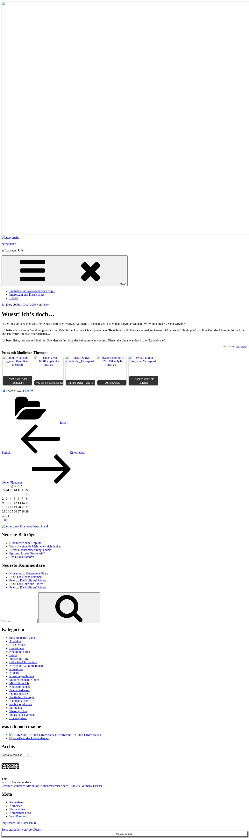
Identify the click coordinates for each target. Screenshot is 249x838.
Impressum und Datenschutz (26, 294)
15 (27, 503)
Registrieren (16, 802)
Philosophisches (19, 693)
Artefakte (15, 641)
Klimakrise (16, 669)
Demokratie (16, 648)
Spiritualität (16, 707)
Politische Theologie (21, 697)
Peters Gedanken (19, 690)
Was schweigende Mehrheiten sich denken (35, 546)
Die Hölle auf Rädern (33, 580)
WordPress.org (18, 816)
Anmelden (15, 805)
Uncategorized (18, 718)
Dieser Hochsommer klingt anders (30, 550)
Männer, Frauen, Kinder (24, 679)
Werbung (244, 346)
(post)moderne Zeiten (22, 637)
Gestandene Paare (37, 573)
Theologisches (18, 711)
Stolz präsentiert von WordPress (21, 829)
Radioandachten (19, 700)
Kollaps (14, 672)
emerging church (19, 651)
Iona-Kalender (39, 738)
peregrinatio (9, 243)
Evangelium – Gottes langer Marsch (79, 734)
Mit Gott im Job (19, 683)
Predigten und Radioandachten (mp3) (32, 291)
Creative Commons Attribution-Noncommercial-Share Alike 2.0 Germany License (52, 785)
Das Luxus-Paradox (21, 557)
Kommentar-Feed (20, 812)
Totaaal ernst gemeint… (24, 714)
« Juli (5, 519)
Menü (123, 284)
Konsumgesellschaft (21, 676)
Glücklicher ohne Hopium (25, 543)
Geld (237, 346)
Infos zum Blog (18, 658)
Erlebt (63, 422)
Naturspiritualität (19, 686)
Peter (45, 304)
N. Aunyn (15, 573)
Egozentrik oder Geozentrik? (27, 553)
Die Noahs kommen (29, 577)
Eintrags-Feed (17, 809)
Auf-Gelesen (17, 644)
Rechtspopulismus (20, 704)
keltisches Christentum (23, 662)
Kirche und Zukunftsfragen (26, 665)
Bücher (13, 298)
